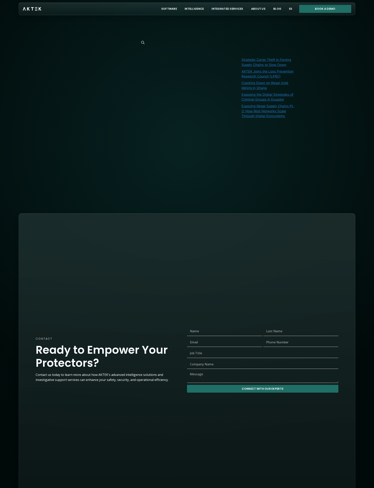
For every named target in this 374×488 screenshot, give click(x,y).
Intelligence (194, 9)
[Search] (143, 42)
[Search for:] (107, 42)
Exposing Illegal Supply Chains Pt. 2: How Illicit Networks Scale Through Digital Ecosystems (268, 111)
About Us (258, 9)
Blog (277, 9)
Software (169, 9)
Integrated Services (227, 9)
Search (286, 21)
